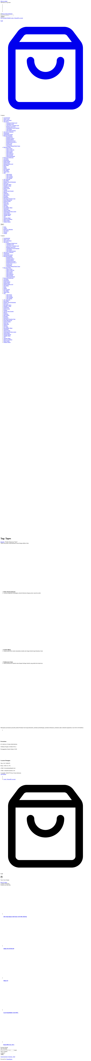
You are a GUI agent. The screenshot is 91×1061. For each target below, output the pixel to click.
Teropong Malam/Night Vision (13, 146)
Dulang (5, 167)
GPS (4, 173)
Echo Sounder (6, 169)
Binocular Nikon (7, 147)
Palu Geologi (6, 194)
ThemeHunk (9, 1059)
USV (4, 216)
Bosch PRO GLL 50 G (8, 1044)
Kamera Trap (9, 143)
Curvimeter (5, 158)
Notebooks (5, 193)
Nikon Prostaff (9, 155)
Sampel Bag (6, 203)
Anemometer (6, 133)
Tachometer (6, 209)
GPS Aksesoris (6, 179)
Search (2, 16)
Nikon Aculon (9, 151)
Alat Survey (6, 121)
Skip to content (4, 1)
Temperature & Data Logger (9, 211)
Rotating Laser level (10, 126)
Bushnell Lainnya (10, 138)
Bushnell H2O (9, 137)
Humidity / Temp (7, 185)
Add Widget (3, 774)
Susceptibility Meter (7, 207)
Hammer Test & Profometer (9, 182)
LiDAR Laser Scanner (8, 191)
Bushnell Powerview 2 (11, 142)
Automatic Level (10, 124)
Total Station (9, 129)
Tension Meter (6, 212)
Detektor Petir (6, 162)
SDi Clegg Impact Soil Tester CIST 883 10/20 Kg (15, 916)
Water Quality (6, 220)
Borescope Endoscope (8, 157)
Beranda (2, 542)
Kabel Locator (6, 188)
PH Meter (5, 196)
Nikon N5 (5, 980)
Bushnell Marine (10, 139)
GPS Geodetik (9, 176)
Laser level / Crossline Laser (12, 125)
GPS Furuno (9, 174)
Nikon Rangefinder (10, 156)
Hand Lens (5, 183)
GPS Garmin (9, 175)
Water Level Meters (7, 219)
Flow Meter (6, 170)
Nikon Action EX (10, 149)
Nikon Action (9, 148)
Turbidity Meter (6, 215)
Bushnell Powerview (11, 140)
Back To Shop (4, 882)
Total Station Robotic (11, 130)
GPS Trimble (9, 178)
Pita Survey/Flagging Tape (9, 198)
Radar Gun (5, 202)
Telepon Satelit (6, 210)
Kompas (5, 189)
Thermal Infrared (7, 214)
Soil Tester (5, 206)
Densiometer (6, 160)
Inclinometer (6, 187)
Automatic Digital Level (11, 122)
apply (2, 1054)
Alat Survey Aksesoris (8, 131)
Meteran (5, 192)
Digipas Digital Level (8, 164)
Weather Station (7, 221)
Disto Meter (6, 165)
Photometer (6, 197)
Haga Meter (6, 180)
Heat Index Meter (7, 184)
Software (5, 205)
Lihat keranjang (4, 1056)
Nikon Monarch (9, 153)
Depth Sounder (6, 161)
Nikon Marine (9, 152)
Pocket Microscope (7, 200)
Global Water (6, 171)
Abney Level (6, 119)
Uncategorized (6, 117)
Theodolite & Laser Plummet (12, 128)
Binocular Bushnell (7, 135)
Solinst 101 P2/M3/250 (8, 948)
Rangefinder (9, 144)
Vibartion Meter (7, 218)
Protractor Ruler (7, 201)
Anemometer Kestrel (8, 134)
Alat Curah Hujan (7, 120)
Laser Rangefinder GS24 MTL (10, 1012)
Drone (4, 166)
